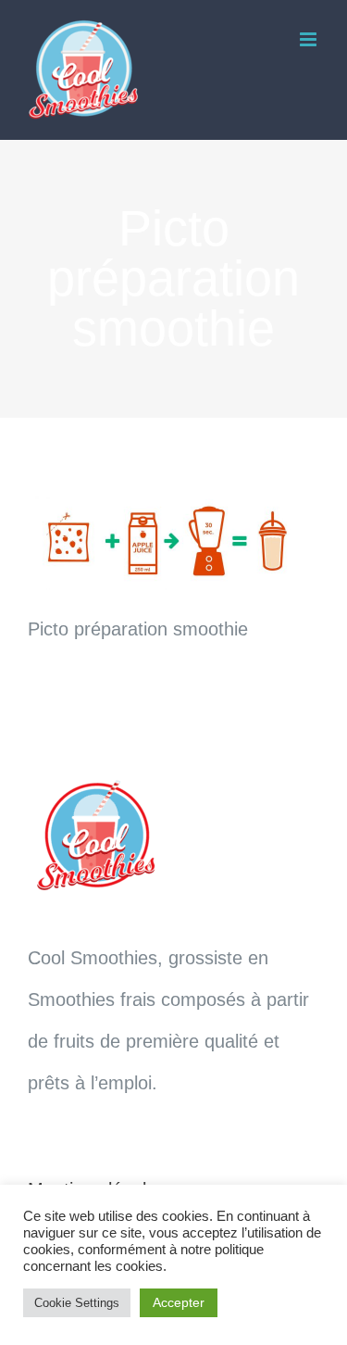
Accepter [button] (178, 1302)
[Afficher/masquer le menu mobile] (309, 39)
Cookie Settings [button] (76, 1303)
